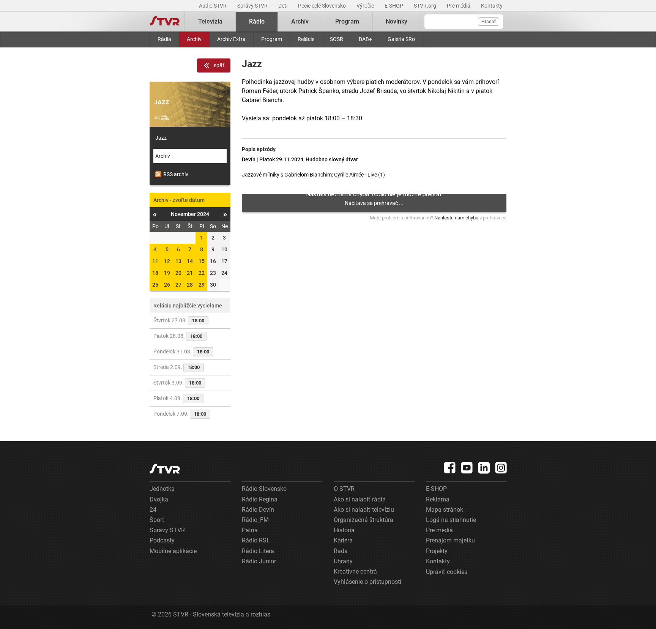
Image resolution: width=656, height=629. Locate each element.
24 (153, 509)
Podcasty (162, 540)
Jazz (161, 138)
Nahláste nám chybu (456, 218)
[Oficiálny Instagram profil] (501, 467)
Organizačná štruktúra (363, 519)
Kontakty (492, 6)
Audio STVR (213, 6)
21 (190, 273)
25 (155, 285)
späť (219, 65)
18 (155, 273)
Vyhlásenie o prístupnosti (367, 581)
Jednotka (162, 488)
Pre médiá (459, 6)
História (344, 530)
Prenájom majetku (450, 540)
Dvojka (159, 499)
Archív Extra (231, 39)
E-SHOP (394, 6)
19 (167, 273)
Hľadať (488, 21)
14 (190, 261)
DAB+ (365, 39)
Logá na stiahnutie (451, 519)
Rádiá (164, 39)
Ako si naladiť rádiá (360, 499)
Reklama (437, 499)
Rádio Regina (260, 499)
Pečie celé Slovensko (322, 6)
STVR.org (425, 6)
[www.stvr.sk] (165, 468)
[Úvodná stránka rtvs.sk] (165, 21)
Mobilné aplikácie (173, 551)
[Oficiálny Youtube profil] (467, 467)
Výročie (365, 6)
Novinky (396, 21)
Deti (283, 6)
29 (202, 285)
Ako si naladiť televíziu (364, 509)
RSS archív (175, 174)
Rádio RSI (255, 540)
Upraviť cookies (446, 571)
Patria (250, 530)
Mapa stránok (444, 509)
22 (202, 273)
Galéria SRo (401, 39)
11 (155, 261)
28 (190, 285)
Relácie (306, 39)
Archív (194, 39)
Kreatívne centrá (355, 571)
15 (202, 261)
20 (178, 273)
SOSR (336, 39)
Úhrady (343, 561)
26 (167, 285)
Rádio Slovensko (264, 488)
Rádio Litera (258, 551)
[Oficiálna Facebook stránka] (449, 467)
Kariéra (343, 540)
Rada (341, 551)
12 (167, 261)
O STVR (344, 488)
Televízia (210, 21)
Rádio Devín (258, 509)
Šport (157, 519)
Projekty (437, 551)
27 (178, 285)
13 (178, 261)
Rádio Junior (259, 561)
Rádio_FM (255, 519)
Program (271, 39)
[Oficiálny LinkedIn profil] (484, 467)
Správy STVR (253, 6)
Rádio (257, 21)
